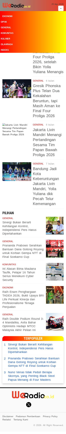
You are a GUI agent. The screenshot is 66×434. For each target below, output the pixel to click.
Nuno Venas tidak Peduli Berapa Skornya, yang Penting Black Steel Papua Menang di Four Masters (29, 376)
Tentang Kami (20, 419)
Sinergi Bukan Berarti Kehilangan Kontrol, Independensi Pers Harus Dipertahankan (28, 348)
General (6, 27)
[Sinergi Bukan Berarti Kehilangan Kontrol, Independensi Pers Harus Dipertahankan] (55, 225)
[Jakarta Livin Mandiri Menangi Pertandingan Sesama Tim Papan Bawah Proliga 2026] (16, 132)
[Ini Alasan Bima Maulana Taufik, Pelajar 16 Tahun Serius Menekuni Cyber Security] (55, 272)
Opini (4, 22)
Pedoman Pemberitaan (28, 416)
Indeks (5, 50)
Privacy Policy (50, 416)
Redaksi (6, 419)
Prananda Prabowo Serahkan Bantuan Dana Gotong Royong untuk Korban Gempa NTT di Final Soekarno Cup (31, 362)
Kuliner (5, 39)
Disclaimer (7, 416)
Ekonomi (7, 16)
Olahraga (7, 44)
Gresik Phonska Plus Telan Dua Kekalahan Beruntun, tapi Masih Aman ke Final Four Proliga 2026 (47, 101)
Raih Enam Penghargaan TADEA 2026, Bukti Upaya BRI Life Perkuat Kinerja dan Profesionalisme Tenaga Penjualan (23, 299)
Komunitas (7, 33)
